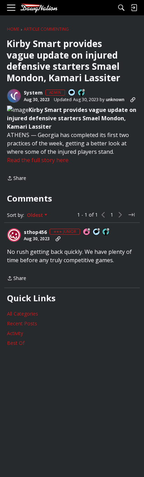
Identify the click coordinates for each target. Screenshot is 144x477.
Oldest (35, 215)
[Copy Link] (133, 100)
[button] (14, 96)
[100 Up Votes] (106, 232)
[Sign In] (134, 7)
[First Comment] (72, 93)
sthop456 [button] (35, 232)
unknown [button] (115, 100)
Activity (15, 333)
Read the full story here (38, 160)
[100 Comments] (97, 232)
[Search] (121, 7)
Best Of (15, 343)
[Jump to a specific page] (131, 214)
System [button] (33, 93)
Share (16, 178)
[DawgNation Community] (39, 8)
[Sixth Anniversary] (87, 232)
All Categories (22, 313)
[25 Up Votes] (82, 93)
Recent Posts (22, 323)
